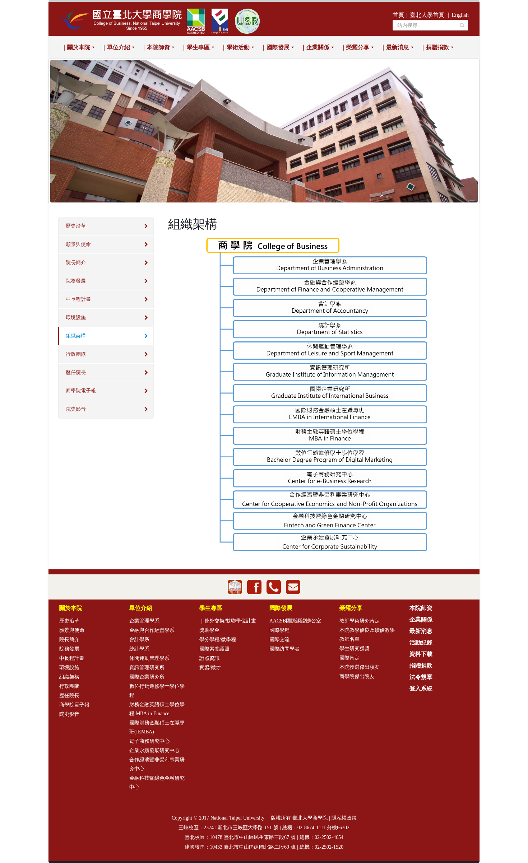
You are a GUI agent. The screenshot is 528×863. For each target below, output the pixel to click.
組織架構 (76, 336)
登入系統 (420, 688)
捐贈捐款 (420, 665)
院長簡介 (76, 262)
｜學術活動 (235, 47)
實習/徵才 (210, 667)
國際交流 (279, 639)
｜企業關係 (315, 47)
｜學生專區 (195, 47)
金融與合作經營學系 (152, 630)
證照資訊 (209, 658)
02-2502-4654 (329, 837)
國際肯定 (349, 658)
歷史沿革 (76, 226)
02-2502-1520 (329, 847)
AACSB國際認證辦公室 (295, 621)
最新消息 (420, 631)
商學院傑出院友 (357, 676)
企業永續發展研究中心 (154, 750)
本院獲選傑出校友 (359, 667)
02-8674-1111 (311, 827)
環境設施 (76, 317)
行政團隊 (76, 354)
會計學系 (139, 639)
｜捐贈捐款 (434, 47)
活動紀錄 (420, 642)
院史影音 (76, 409)
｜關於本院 (75, 47)
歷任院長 (76, 372)
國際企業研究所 (147, 677)
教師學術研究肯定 (359, 621)
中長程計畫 (78, 299)
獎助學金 (209, 630)
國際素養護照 (214, 649)
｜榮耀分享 (355, 47)
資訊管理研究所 (147, 667)
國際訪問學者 (284, 649)
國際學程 (279, 630)
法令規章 (420, 677)
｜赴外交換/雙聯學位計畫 (227, 621)
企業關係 (420, 619)
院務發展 (76, 281)
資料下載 (420, 654)
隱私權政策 (344, 818)
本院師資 (420, 608)
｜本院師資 (155, 47)
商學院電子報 (81, 390)
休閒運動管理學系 (149, 658)
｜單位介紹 (115, 47)
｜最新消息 (394, 47)
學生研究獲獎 (354, 648)
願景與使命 (78, 244)
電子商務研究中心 (149, 741)
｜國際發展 (275, 47)
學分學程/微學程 (217, 639)
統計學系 (139, 649)
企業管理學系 (144, 621)
